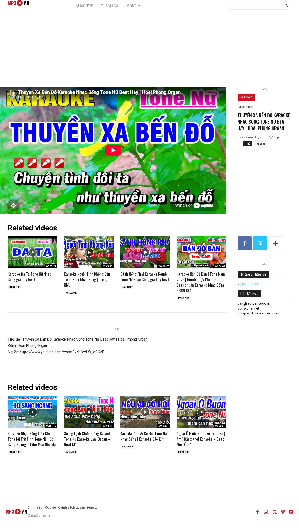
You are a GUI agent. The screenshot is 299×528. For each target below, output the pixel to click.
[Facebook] (245, 243)
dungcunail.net (248, 308)
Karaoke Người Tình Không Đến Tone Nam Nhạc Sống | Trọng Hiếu (87, 279)
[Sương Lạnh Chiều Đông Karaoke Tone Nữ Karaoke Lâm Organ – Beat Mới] (89, 412)
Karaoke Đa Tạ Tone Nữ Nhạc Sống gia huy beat (29, 276)
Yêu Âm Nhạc (251, 137)
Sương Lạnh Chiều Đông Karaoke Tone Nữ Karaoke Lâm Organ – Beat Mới (88, 438)
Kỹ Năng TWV (248, 284)
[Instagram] (265, 511)
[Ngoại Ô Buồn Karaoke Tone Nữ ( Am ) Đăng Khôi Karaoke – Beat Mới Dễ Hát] (201, 412)
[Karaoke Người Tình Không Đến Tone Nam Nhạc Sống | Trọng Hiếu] (89, 252)
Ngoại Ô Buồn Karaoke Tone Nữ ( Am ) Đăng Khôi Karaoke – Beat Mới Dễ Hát (201, 438)
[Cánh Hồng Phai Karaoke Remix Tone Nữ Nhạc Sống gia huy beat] (145, 252)
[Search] (286, 6)
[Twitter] (260, 243)
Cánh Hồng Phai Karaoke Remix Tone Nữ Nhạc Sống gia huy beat (144, 276)
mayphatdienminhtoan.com (258, 313)
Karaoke (246, 97)
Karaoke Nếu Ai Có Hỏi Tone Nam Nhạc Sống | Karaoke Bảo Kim (145, 436)
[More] (275, 243)
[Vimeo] (282, 511)
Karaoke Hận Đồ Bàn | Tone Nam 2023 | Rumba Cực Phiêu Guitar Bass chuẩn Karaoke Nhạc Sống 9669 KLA (201, 282)
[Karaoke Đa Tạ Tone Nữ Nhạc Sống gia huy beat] (32, 252)
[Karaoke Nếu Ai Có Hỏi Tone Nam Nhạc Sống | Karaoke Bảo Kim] (145, 412)
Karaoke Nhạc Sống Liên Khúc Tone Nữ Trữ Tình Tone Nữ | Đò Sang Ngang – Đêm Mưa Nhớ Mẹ (32, 438)
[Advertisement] (149, 51)
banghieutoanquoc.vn (254, 303)
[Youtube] (291, 511)
